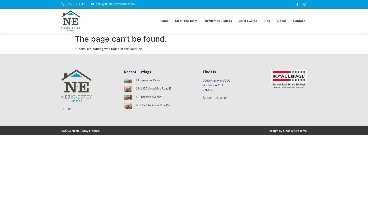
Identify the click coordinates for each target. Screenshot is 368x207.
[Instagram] (304, 4)
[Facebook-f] (297, 4)
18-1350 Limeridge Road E (153, 88)
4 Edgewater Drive (148, 80)
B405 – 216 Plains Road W (153, 105)
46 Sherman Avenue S (149, 97)
